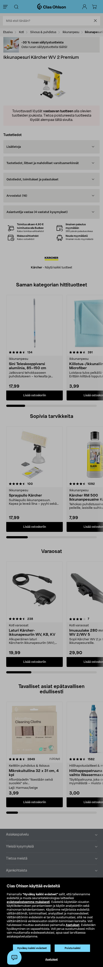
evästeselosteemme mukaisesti (28, 902)
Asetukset (73, 925)
